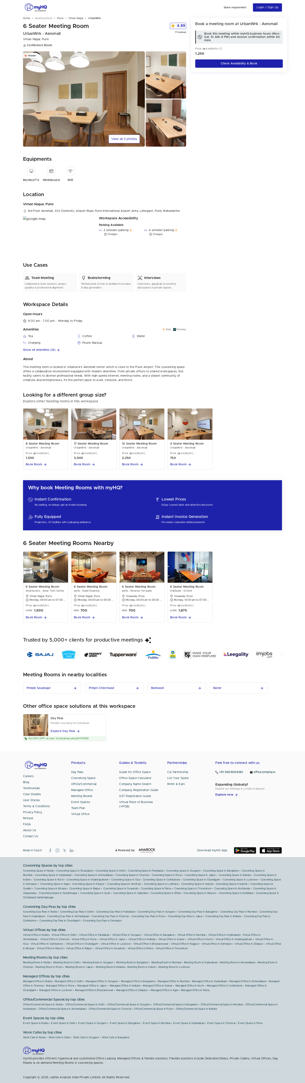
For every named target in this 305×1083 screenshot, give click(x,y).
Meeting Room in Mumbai (166, 962)
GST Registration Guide (135, 796)
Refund (28, 818)
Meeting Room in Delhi (66, 962)
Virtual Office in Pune (84, 939)
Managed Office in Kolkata (125, 985)
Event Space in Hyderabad (188, 1023)
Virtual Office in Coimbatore (47, 944)
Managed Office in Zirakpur (132, 990)
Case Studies (32, 794)
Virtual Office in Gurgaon (126, 935)
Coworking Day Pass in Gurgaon (156, 912)
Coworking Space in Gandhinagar (58, 893)
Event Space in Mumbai (156, 1023)
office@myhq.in (264, 772)
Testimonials (31, 788)
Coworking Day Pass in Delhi (76, 912)
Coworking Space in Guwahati (120, 888)
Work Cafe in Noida (34, 1037)
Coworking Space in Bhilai (166, 893)
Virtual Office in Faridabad (94, 935)
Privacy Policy (32, 812)
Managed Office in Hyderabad (209, 981)
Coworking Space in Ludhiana (161, 884)
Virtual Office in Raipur (79, 948)
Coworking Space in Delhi (110, 871)
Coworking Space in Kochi (49, 879)
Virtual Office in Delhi (63, 935)
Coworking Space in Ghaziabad (74, 871)
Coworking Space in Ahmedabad (93, 875)
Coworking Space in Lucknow (240, 879)
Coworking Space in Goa (125, 879)
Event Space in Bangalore (125, 1023)
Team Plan (78, 808)
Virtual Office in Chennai (54, 939)
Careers (28, 776)
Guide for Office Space (135, 772)
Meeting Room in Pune (48, 967)
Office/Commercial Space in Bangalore (175, 1004)
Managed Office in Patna (195, 990)
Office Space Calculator (135, 778)
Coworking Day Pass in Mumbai (238, 912)
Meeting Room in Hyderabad (200, 962)
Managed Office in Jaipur (92, 985)
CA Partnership (177, 772)
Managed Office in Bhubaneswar (94, 990)
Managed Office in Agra (164, 990)
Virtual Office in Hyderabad (224, 935)
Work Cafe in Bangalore (115, 1037)
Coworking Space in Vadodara (130, 893)
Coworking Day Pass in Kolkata (223, 916)
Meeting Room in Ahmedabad (237, 962)
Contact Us (30, 836)
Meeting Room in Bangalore (132, 962)
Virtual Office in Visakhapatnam (234, 939)
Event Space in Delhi (63, 1023)
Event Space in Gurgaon (92, 1023)
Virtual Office (80, 814)
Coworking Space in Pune (167, 875)
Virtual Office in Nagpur (185, 944)
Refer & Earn (176, 784)
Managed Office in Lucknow (55, 990)
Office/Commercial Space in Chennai (110, 1009)
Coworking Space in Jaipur (200, 875)
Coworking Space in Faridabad (145, 871)
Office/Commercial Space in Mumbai (222, 1004)
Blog (26, 782)
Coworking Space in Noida (38, 871)
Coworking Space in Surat (95, 893)
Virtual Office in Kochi (200, 939)
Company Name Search (135, 784)
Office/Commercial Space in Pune (153, 1009)
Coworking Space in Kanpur (88, 884)
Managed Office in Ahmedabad (247, 981)
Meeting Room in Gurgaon (98, 962)
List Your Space (178, 778)
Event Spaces (80, 802)
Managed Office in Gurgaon (102, 981)
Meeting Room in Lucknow (174, 967)
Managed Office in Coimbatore (224, 985)
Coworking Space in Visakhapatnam (87, 879)
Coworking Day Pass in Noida (40, 912)
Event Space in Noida (35, 1023)
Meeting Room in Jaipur (79, 967)
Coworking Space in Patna (156, 888)
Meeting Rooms (82, 796)
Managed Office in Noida (37, 981)
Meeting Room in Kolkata (110, 967)
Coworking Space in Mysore (199, 893)
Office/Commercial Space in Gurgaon (128, 1004)
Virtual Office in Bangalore (159, 935)
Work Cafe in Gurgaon (86, 1037)
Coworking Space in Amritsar (124, 884)
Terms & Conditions (36, 806)
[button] (104, 350)
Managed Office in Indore (157, 985)
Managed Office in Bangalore (138, 981)
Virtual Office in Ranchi (50, 948)
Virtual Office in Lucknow (116, 944)
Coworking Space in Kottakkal (236, 893)
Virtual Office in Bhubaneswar (150, 944)
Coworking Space (83, 778)
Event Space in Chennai (221, 1023)
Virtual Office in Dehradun (216, 944)
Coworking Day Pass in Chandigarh (59, 920)
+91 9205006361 (231, 772)
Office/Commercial (84, 784)
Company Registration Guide (138, 790)
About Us (29, 830)
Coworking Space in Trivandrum (192, 888)
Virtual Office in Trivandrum (172, 948)
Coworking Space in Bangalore (221, 871)
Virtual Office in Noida (36, 935)
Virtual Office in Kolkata (141, 939)
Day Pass (77, 772)
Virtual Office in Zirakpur (249, 944)
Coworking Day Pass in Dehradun (102, 920)
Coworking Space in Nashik (232, 884)
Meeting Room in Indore (141, 967)
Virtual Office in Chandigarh (82, 944)
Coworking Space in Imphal (197, 884)
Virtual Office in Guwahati (110, 948)
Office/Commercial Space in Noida (43, 1004)
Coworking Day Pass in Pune (148, 916)
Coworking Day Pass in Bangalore (197, 912)
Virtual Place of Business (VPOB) (136, 804)
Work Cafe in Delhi (59, 1037)
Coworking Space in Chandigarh (201, 879)
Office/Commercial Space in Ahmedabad (62, 1009)
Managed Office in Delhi (69, 981)
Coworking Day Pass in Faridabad (115, 912)
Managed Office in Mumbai (173, 981)
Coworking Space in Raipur (84, 888)
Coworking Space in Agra (54, 884)
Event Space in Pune (250, 1023)
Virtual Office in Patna (140, 948)
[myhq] (36, 7)
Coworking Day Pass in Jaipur (185, 916)
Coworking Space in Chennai (132, 875)
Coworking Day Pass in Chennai (110, 916)
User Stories (31, 800)
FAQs (27, 824)
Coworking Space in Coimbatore (161, 879)
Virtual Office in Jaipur (112, 939)
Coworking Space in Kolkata (235, 875)
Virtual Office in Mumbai (191, 935)
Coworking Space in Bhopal (50, 888)
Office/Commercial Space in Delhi (85, 1004)
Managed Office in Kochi (190, 985)
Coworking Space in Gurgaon (183, 871)
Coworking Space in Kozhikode (232, 888)
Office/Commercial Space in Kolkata (196, 1009)
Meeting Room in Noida (36, 962)
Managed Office (82, 790)
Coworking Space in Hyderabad (53, 875)
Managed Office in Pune (60, 985)
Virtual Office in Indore (171, 939)
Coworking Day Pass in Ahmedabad (68, 916)
